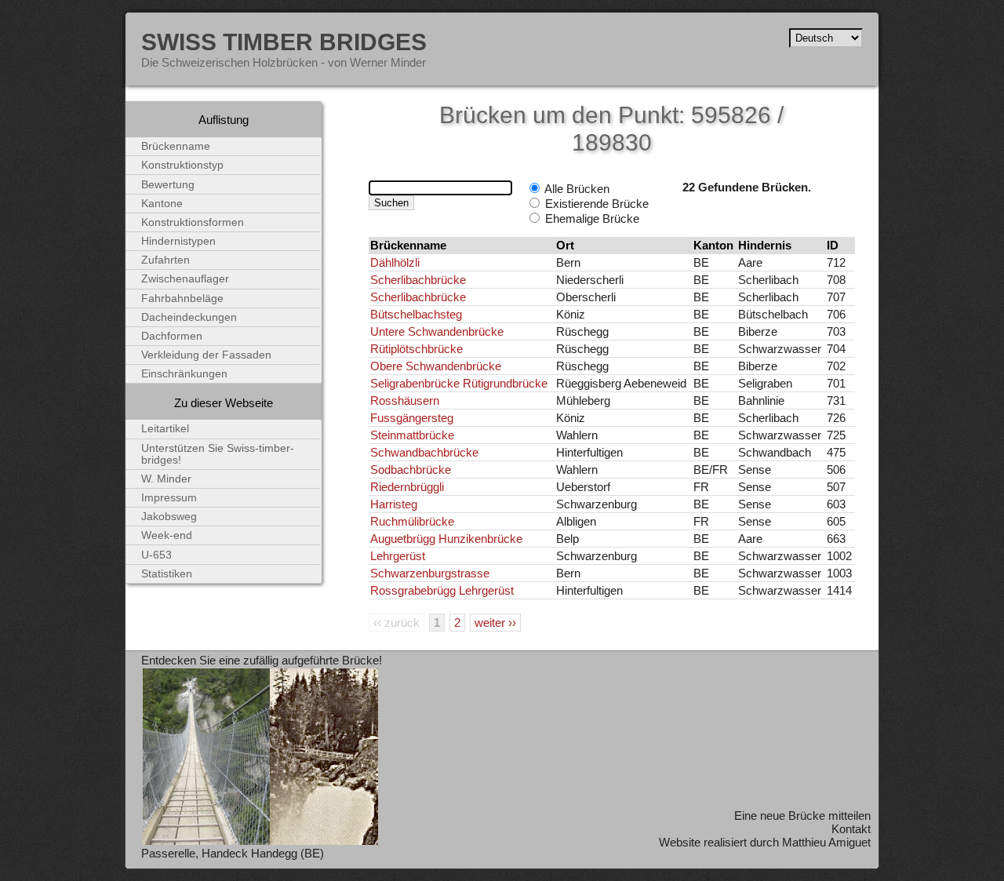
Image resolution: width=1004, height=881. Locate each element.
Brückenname (175, 146)
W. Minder (166, 479)
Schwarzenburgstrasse (429, 573)
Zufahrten (165, 260)
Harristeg (393, 504)
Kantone (162, 203)
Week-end (166, 535)
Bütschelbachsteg (416, 314)
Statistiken (166, 574)
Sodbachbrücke (410, 469)
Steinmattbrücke (412, 435)
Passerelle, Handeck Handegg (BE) (232, 853)
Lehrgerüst (397, 555)
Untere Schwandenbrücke (437, 331)
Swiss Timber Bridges (284, 41)
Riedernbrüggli (407, 486)
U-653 (156, 555)
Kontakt (851, 828)
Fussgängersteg (411, 417)
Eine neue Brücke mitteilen (802, 815)
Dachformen (171, 336)
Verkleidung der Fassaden (206, 355)
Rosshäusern (404, 400)
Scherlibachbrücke (418, 279)
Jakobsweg (169, 516)
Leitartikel (165, 429)
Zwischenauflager (185, 279)
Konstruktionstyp (182, 165)
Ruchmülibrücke (412, 521)
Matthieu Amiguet (826, 842)
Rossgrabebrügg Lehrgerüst (442, 590)
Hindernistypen (178, 241)
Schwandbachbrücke (424, 452)
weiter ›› (495, 622)
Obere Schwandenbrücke (435, 366)
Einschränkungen (184, 374)
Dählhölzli (395, 262)
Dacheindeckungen (189, 317)
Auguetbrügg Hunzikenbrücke (446, 538)
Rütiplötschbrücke (416, 348)
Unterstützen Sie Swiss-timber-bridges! (217, 454)
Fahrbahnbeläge (182, 298)
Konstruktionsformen (192, 222)
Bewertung (168, 185)
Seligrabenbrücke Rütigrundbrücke (458, 383)
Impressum (169, 498)
